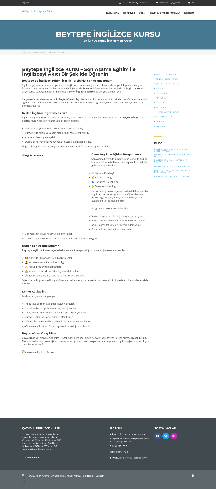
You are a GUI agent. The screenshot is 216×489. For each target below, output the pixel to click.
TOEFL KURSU (162, 103)
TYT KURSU (160, 121)
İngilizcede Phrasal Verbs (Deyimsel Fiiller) (173, 155)
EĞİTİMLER (129, 13)
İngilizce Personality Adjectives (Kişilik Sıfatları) (171, 150)
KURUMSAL (112, 13)
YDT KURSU (161, 98)
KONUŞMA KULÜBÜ (164, 117)
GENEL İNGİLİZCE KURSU (167, 79)
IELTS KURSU (161, 107)
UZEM (142, 13)
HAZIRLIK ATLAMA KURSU (167, 112)
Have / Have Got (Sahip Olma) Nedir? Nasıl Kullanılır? (172, 171)
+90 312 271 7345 (129, 3)
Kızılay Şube (164, 3)
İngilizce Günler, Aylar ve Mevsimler (173, 177)
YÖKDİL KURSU (162, 93)
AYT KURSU (161, 126)
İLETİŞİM (189, 13)
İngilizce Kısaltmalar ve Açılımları (172, 166)
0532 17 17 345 (145, 3)
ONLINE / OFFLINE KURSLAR (164, 13)
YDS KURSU (161, 88)
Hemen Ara (32, 457)
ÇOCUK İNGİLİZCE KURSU (167, 84)
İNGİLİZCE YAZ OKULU (166, 74)
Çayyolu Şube (176, 3)
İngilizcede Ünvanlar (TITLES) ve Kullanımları (170, 161)
